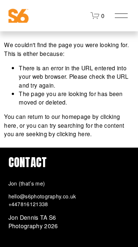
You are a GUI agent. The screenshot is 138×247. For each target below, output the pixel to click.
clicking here (73, 134)
